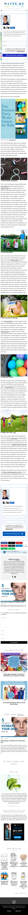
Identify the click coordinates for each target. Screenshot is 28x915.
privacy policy (21, 51)
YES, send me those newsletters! (15, 55)
